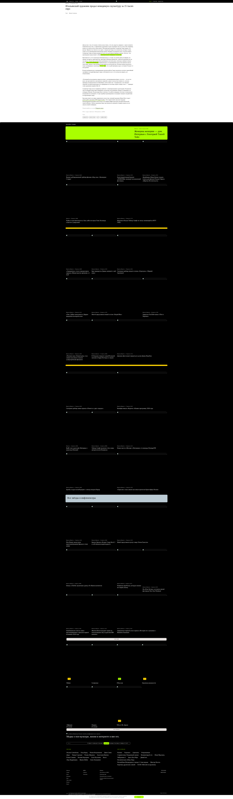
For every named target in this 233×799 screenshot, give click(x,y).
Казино (119, 752)
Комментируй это (146, 755)
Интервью (68, 776)
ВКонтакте (163, 772)
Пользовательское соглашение (105, 776)
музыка (101, 743)
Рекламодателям (103, 774)
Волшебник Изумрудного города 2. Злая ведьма (132, 762)
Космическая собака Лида (126, 760)
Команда (101, 770)
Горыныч (127, 752)
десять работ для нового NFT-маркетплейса (94, 99)
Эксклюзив (85, 774)
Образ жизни (68, 780)
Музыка (67, 782)
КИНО (150, 1)
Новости (71, 1)
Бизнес (67, 784)
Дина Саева (108, 752)
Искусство (92, 117)
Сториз (76, 1)
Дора (68, 755)
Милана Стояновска (73, 13)
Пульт (80, 1)
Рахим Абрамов (89, 755)
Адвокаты (136, 752)
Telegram (163, 770)
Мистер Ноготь (155, 762)
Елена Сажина (71, 757)
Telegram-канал (99, 108)
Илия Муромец (159, 755)
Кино (67, 778)
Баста (104, 757)
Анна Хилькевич (95, 760)
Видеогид (160, 1)
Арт (98, 117)
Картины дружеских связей (126, 764)
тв (126, 743)
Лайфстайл (103, 117)
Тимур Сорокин (77, 755)
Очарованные (145, 752)
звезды (112, 743)
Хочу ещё (116, 639)
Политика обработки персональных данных (107, 779)
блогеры (106, 743)
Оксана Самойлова (72, 752)
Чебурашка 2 (121, 757)
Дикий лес (143, 757)
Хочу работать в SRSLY (104, 772)
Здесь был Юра (133, 757)
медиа (122, 743)
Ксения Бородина (83, 757)
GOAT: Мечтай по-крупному (146, 764)
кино (90, 743)
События (155, 1)
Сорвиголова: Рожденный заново (128, 755)
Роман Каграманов (96, 752)
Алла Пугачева (96, 757)
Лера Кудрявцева (71, 760)
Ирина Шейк (84, 760)
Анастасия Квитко (103, 755)
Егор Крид (84, 752)
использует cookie (106, 796)
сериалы (95, 743)
